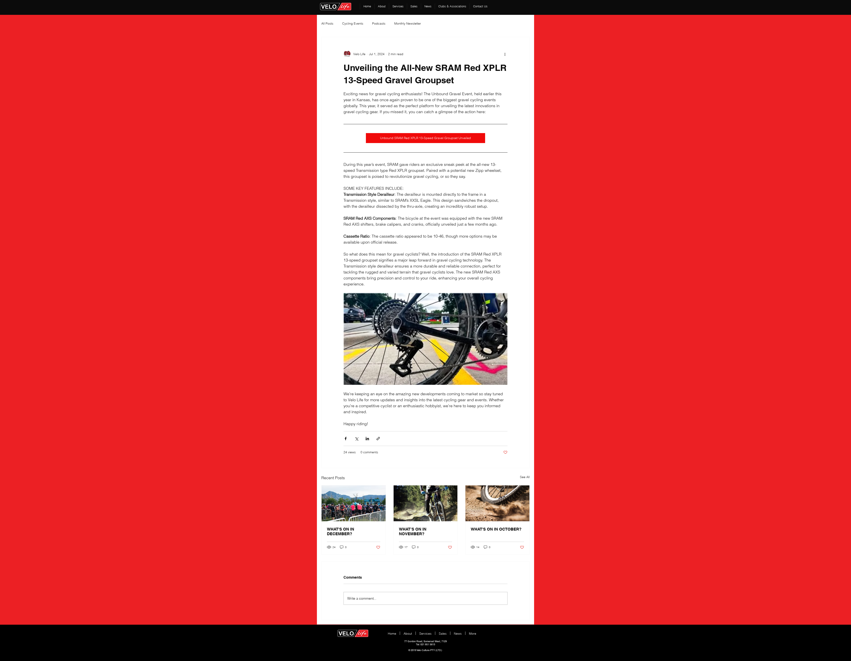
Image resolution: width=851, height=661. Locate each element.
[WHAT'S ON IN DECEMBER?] (354, 503)
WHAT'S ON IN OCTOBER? (496, 529)
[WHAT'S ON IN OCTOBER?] (497, 503)
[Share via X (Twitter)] (356, 438)
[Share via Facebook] (346, 438)
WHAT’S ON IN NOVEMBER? (412, 531)
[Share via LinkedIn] (367, 438)
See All (525, 477)
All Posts (327, 23)
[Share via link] (378, 438)
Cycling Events (352, 23)
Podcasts (378, 23)
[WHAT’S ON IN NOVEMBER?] (426, 503)
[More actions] (504, 54)
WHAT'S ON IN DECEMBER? (340, 531)
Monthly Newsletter (407, 23)
